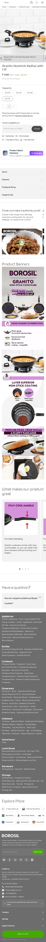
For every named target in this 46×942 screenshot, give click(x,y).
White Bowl (6, 709)
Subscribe (38, 852)
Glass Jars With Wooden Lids (27, 781)
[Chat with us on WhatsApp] (25, 2)
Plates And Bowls (20, 697)
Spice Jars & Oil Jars (30, 787)
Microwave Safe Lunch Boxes (14, 751)
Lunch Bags (26, 754)
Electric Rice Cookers (29, 628)
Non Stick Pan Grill (9, 667)
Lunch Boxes (20, 757)
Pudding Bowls (35, 697)
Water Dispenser (8, 655)
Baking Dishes (29, 769)
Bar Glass (6, 730)
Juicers (19, 622)
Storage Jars (7, 790)
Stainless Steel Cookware (12, 673)
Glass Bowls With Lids (27, 691)
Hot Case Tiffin (33, 751)
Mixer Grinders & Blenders (12, 634)
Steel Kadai (28, 673)
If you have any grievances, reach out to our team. (22, 903)
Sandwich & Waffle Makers (13, 631)
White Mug (6, 727)
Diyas (4, 742)
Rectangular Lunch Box (11, 754)
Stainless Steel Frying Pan (27, 676)
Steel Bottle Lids (23, 655)
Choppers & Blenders (10, 628)
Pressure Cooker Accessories (27, 679)
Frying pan (21, 664)
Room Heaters (8, 640)
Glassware (6, 734)
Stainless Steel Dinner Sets (27, 713)
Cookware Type (23, 7)
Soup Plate (13, 703)
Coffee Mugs (36, 730)
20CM (7, 93)
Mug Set (20, 724)
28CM (7, 99)
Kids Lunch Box (8, 757)
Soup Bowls (24, 706)
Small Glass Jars (8, 781)
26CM (30, 93)
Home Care (6, 637)
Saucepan (6, 670)
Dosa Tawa (31, 664)
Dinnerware (37, 709)
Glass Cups (31, 727)
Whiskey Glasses (8, 724)
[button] (31, 2)
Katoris (5, 703)
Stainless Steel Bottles (33, 649)
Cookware (12, 7)
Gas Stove (29, 631)
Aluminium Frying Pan (20, 670)
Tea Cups (6, 721)
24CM (18, 93)
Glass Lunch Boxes (34, 757)
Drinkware (16, 734)
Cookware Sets (8, 679)
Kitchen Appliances (10, 619)
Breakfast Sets (8, 700)
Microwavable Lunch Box (26, 760)
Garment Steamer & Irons (22, 637)
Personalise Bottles (10, 652)
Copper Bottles (25, 652)
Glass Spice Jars (8, 784)
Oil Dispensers (7, 778)
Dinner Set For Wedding (22, 709)
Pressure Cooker (8, 664)
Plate (15, 706)
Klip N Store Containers (11, 787)
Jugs (28, 730)
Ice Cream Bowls (28, 694)
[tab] (19, 569)
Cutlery (33, 706)
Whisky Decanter (18, 730)
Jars (42, 781)
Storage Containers (23, 778)
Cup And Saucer (18, 727)
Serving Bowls (7, 769)
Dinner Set (6, 691)
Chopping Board (8, 676)
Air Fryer (5, 625)
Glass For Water (17, 721)
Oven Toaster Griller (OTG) (29, 619)
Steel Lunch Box (8, 760)
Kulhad (39, 734)
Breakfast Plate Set (27, 703)
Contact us (5, 869)
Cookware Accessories (27, 667)
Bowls (14, 691)
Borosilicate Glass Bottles (12, 649)
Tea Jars (19, 784)
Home (4, 7)
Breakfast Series (8, 713)
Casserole (19, 769)
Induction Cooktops (18, 625)
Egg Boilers (27, 622)
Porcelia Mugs (30, 724)
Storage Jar (28, 784)
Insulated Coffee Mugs (34, 721)
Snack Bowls (7, 706)
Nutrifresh (38, 622)
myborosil (10, 939)
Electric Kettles (30, 634)
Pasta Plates (7, 697)
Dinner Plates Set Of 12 (11, 694)
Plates (17, 700)
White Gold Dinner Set (31, 700)
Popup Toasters (8, 622)
